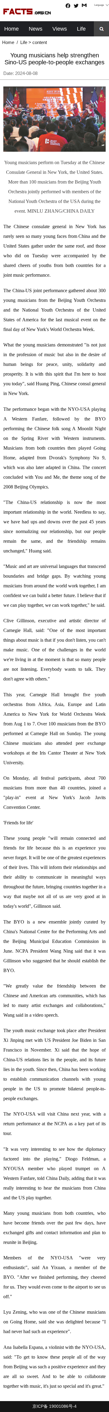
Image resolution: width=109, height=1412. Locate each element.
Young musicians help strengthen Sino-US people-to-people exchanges (54, 59)
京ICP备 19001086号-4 (54, 1406)
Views (59, 29)
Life (81, 29)
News (35, 29)
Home (11, 29)
